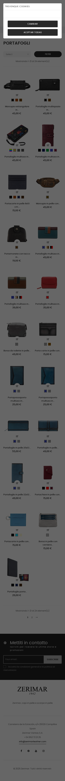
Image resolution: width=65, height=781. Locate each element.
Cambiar (33, 24)
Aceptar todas (33, 32)
